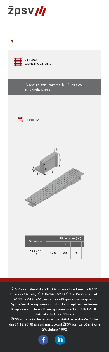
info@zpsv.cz (65, 299)
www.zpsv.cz (86, 299)
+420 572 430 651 (27, 299)
